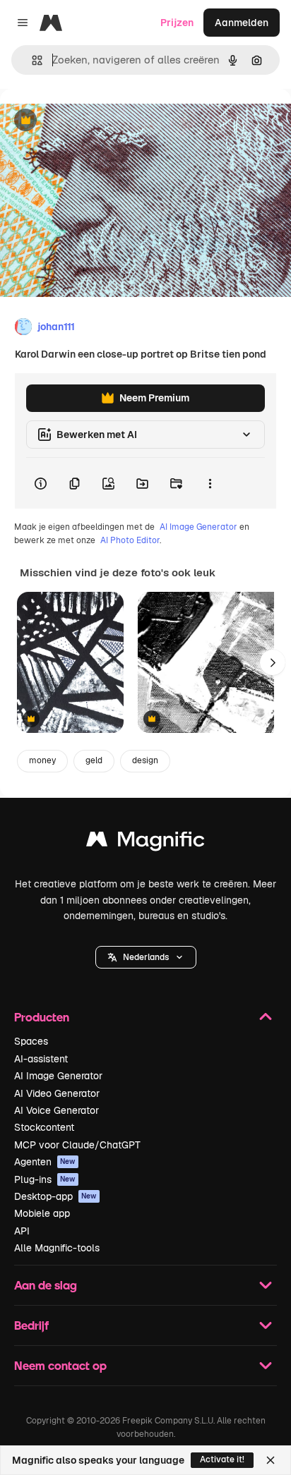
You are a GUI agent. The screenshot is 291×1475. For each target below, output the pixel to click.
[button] (145, 957)
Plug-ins (45, 1179)
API (22, 1231)
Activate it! (222, 1459)
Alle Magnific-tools (57, 1248)
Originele (93, 121)
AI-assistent (41, 1058)
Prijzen (177, 22)
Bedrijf (31, 1325)
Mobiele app (42, 1213)
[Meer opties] (210, 483)
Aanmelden (241, 22)
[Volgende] (272, 662)
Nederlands (146, 957)
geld (93, 760)
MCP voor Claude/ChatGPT (77, 1145)
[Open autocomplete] (31, 60)
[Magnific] (145, 843)
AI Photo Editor (130, 540)
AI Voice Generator (56, 1110)
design (145, 760)
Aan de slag (45, 1284)
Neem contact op (60, 1365)
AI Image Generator (198, 527)
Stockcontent (44, 1127)
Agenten (45, 1161)
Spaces (31, 1041)
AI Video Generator (57, 1093)
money (42, 760)
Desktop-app (55, 1196)
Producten (41, 1016)
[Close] (270, 1460)
